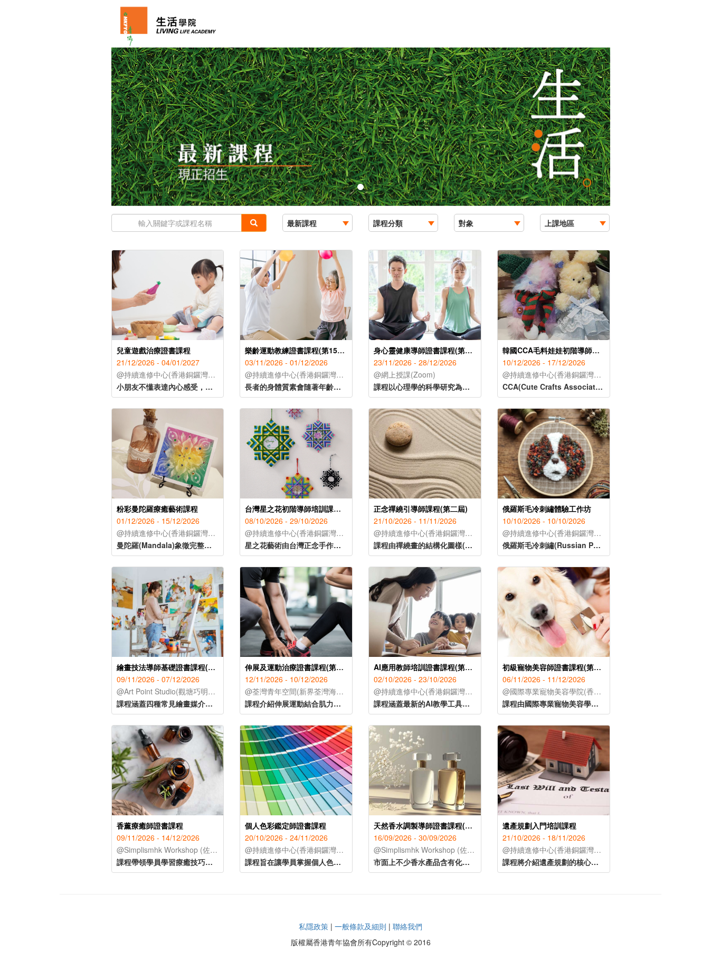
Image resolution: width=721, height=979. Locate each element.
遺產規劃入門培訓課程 (539, 825)
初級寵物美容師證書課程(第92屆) (557, 667)
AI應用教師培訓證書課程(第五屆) (428, 667)
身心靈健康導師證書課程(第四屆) (428, 350)
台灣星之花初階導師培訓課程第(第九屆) (310, 508)
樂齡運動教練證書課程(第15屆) (296, 350)
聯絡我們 (407, 926)
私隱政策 (313, 926)
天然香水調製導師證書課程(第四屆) (432, 825)
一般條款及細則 (360, 926)
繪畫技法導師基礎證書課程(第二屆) (175, 667)
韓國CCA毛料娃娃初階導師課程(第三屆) (568, 350)
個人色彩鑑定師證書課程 (285, 825)
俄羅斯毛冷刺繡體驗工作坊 (546, 508)
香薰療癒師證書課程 (150, 825)
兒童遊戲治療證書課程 (154, 350)
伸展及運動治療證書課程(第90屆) (300, 667)
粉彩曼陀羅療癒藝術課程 (157, 508)
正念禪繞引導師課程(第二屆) (421, 508)
